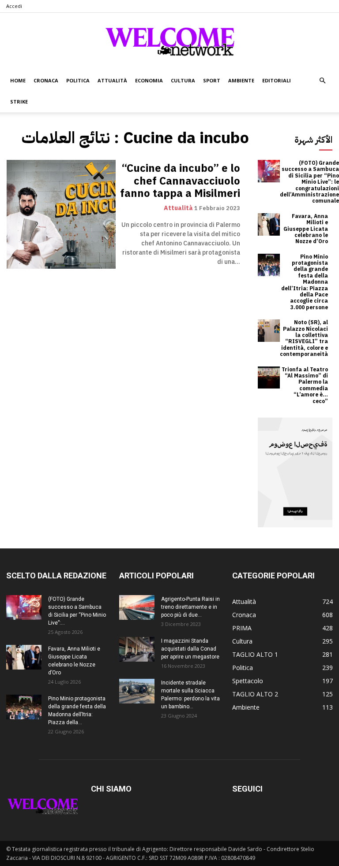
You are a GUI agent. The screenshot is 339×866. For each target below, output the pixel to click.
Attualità (112, 80)
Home (18, 80)
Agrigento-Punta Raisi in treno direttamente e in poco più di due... (190, 607)
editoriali (276, 80)
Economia (149, 80)
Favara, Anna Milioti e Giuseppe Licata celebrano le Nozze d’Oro (305, 229)
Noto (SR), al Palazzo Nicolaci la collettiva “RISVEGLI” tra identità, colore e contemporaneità (304, 338)
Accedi (14, 6)
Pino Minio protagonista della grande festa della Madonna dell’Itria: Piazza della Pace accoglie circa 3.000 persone (304, 282)
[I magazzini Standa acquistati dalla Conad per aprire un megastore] (136, 649)
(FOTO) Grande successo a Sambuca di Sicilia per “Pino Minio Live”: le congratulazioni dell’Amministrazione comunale (309, 182)
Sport (211, 80)
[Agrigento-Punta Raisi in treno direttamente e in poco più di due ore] (136, 607)
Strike (19, 101)
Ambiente (241, 80)
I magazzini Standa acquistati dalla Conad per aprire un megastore (190, 649)
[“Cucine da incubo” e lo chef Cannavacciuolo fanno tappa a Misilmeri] (61, 214)
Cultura (183, 80)
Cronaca (46, 80)
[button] (322, 81)
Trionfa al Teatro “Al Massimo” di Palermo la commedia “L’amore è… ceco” (305, 385)
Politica (78, 80)
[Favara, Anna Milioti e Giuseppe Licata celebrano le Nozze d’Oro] (269, 224)
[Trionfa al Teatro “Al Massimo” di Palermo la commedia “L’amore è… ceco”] (269, 377)
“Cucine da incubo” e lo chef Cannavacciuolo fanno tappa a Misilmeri (180, 181)
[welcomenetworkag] (169, 41)
